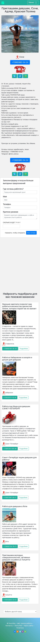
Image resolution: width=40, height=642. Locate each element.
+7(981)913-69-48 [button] (9, 449)
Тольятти (8, 595)
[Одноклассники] (17, 631)
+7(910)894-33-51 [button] (9, 600)
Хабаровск (9, 392)
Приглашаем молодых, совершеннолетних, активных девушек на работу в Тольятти (16, 557)
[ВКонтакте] (15, 631)
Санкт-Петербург (11, 444)
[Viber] (22, 631)
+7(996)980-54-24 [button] (20, 62)
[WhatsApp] (25, 631)
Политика (20, 628)
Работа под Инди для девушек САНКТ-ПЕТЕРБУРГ (16, 407)
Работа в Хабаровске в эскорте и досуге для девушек (17, 358)
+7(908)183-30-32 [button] (10, 349)
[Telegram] (20, 631)
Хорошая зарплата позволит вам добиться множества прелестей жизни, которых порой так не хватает (19, 306)
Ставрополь (9, 344)
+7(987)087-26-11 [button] (9, 497)
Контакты (9, 626)
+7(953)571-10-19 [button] (9, 397)
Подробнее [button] (24, 349)
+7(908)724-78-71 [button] (9, 546)
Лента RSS (18, 626)
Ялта (7, 541)
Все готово (31, 233)
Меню (32, 2)
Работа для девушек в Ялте (14, 506)
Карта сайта (28, 626)
